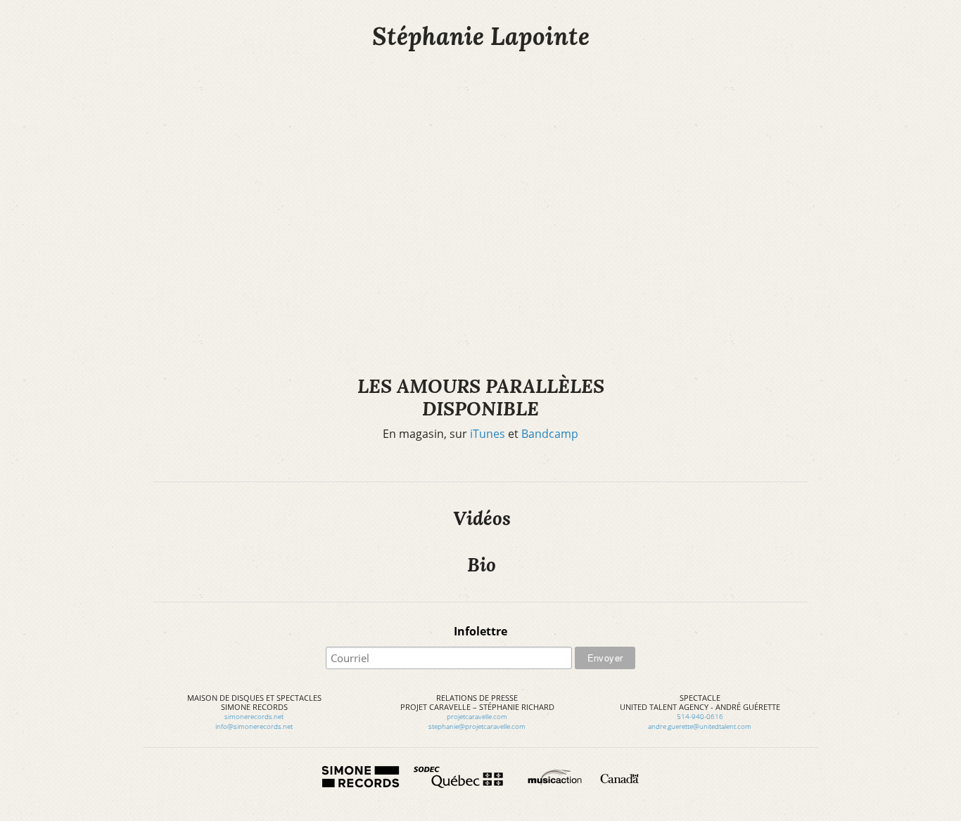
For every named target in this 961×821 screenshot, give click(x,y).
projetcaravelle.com (477, 716)
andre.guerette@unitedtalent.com (699, 726)
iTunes (487, 433)
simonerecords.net (254, 716)
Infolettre (480, 631)
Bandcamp (549, 433)
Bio (481, 564)
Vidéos (482, 518)
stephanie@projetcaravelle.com (477, 726)
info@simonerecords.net (254, 726)
